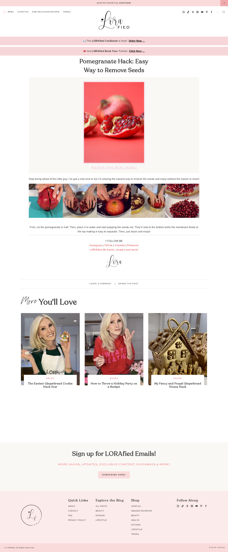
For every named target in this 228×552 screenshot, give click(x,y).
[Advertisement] (114, 420)
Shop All (136, 506)
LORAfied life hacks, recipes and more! (114, 249)
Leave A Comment (100, 284)
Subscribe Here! (114, 475)
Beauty (100, 511)
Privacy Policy (77, 520)
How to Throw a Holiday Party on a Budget (114, 385)
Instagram (96, 245)
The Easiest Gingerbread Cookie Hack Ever (50, 385)
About (71, 506)
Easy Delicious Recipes (45, 12)
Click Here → (137, 51)
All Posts (101, 506)
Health (135, 520)
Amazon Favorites (141, 511)
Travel (67, 12)
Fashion (100, 515)
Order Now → (137, 41)
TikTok (108, 245)
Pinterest (133, 245)
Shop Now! (125, 3)
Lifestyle (23, 12)
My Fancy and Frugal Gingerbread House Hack (177, 385)
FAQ (70, 515)
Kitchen (136, 525)
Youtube (120, 245)
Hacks (50, 378)
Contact (73, 511)
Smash (221, 547)
